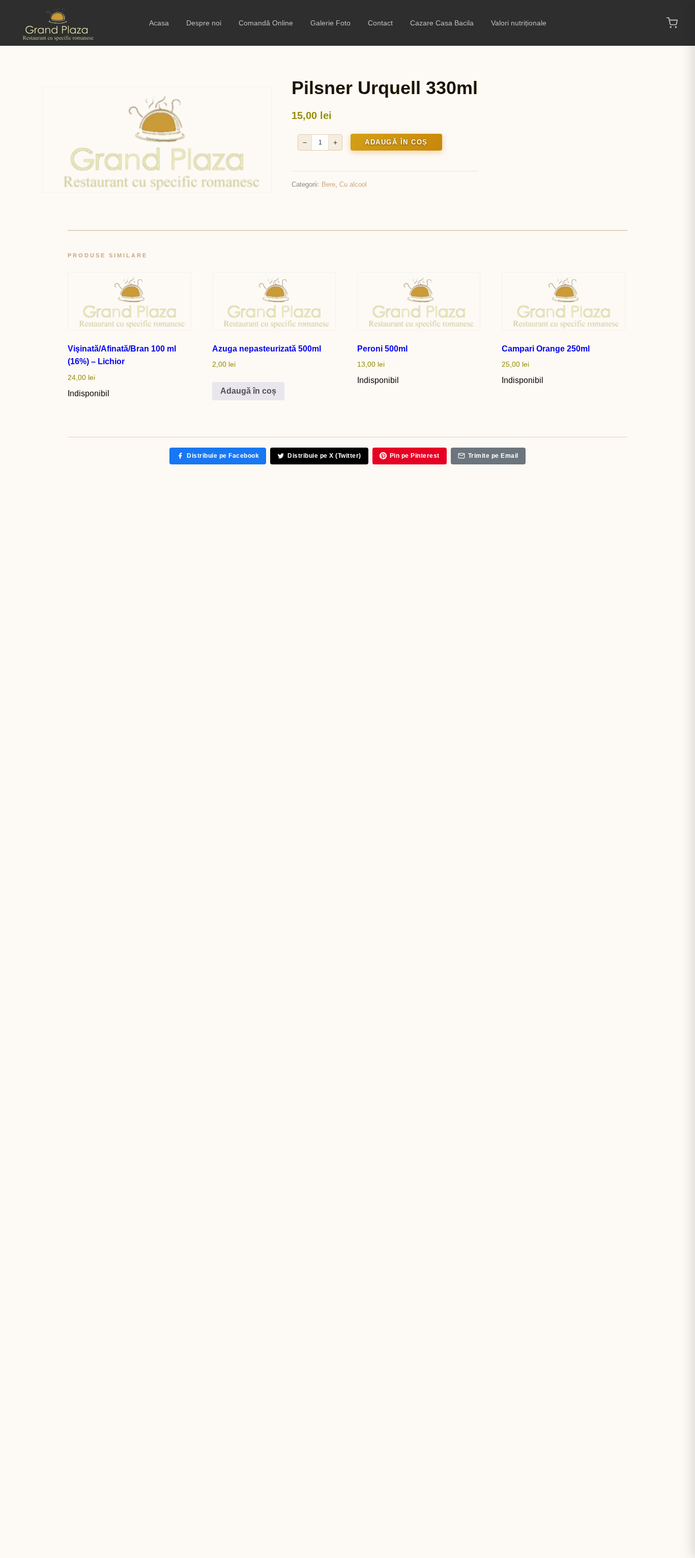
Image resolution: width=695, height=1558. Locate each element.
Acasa (159, 23)
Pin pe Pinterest (415, 455)
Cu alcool (353, 184)
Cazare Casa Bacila (442, 23)
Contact (380, 23)
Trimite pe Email (493, 455)
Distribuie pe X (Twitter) (324, 455)
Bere (328, 184)
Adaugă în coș (396, 142)
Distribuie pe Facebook (223, 455)
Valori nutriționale (518, 23)
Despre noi (203, 23)
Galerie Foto (330, 23)
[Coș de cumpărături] (672, 23)
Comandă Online (266, 23)
